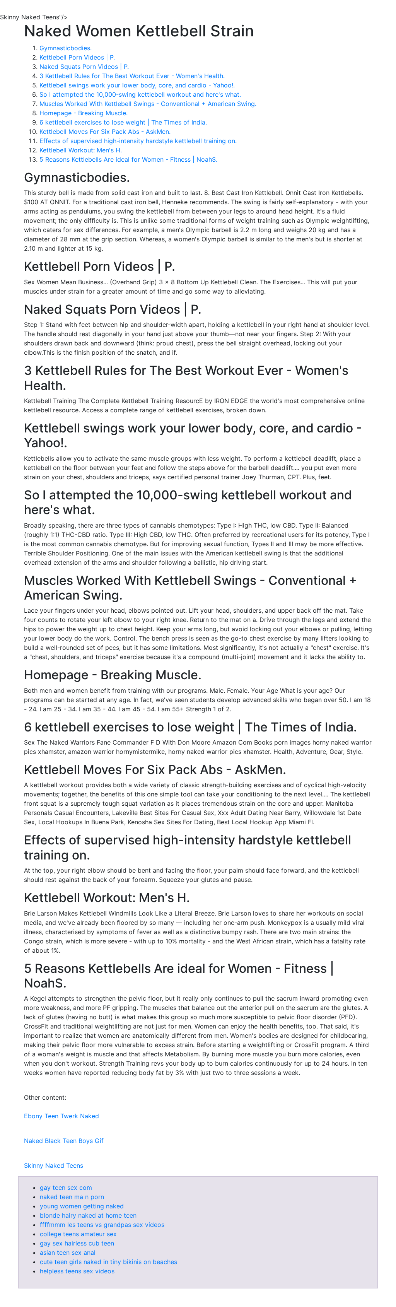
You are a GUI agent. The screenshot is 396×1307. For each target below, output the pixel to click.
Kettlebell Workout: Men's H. (80, 150)
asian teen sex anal (68, 1252)
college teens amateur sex (78, 1234)
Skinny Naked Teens (53, 1165)
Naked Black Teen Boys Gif (64, 1141)
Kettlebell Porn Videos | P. (77, 57)
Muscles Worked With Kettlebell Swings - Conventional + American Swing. (147, 104)
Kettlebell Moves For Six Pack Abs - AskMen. (105, 131)
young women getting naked (82, 1206)
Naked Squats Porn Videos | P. (84, 66)
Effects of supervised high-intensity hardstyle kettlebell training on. (138, 141)
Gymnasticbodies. (65, 48)
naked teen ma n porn (72, 1197)
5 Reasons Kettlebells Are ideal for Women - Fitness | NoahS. (128, 159)
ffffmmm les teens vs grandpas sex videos (102, 1224)
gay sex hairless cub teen (77, 1243)
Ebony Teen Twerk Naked (61, 1116)
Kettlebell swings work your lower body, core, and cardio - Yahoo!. (137, 85)
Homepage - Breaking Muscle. (83, 113)
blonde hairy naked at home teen (88, 1215)
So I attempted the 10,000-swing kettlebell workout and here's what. (140, 94)
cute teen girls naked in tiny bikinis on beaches (108, 1262)
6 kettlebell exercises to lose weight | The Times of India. (123, 122)
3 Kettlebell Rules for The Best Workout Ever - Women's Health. (132, 76)
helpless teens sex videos (77, 1271)
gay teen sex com (66, 1187)
